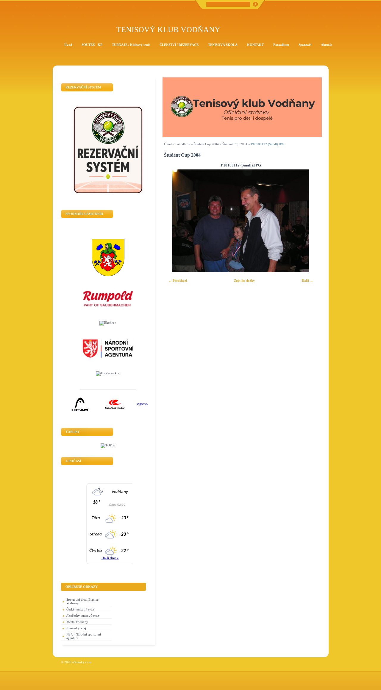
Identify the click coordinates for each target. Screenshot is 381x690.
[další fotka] (309, 220)
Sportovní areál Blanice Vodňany (82, 601)
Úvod (168, 144)
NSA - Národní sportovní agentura (83, 636)
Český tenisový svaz (80, 609)
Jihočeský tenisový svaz (82, 615)
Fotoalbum (182, 144)
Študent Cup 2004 (206, 144)
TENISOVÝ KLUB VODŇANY (168, 29)
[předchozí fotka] (172, 220)
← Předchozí (177, 280)
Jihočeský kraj (76, 628)
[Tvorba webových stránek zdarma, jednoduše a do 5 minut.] (90, 662)
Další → (307, 280)
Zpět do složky (244, 280)
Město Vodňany (77, 622)
